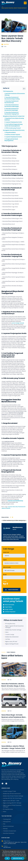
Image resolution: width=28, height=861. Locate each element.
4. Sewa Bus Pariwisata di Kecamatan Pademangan (12, 105)
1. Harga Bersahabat (10, 132)
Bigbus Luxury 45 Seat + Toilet (11, 800)
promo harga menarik (18, 323)
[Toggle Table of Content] (23, 88)
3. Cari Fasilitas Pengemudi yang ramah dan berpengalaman (13, 125)
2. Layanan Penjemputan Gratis (13, 122)
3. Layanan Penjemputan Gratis (13, 137)
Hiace (4, 811)
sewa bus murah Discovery (15, 500)
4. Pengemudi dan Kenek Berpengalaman (11, 139)
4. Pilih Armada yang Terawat (13, 128)
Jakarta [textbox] (7, 555)
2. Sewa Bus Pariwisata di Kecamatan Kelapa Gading (12, 98)
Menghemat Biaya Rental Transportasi (13, 116)
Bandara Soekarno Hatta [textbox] (11, 563)
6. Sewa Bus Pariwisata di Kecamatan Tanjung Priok (12, 113)
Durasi (4, 574)
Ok (7, 858)
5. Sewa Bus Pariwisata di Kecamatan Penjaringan (11, 109)
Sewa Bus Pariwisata (8, 833)
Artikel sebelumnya (8, 520)
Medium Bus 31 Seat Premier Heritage (13, 796)
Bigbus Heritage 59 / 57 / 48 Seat (12, 803)
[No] (26, 855)
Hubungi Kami (7, 821)
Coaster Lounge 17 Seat (9, 791)
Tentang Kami (7, 819)
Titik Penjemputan (8, 91)
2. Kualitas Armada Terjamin (12, 134)
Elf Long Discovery (8, 809)
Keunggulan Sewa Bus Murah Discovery (13, 130)
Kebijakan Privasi (17, 858)
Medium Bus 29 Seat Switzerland (12, 793)
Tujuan (5, 560)
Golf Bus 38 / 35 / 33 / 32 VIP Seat (12, 798)
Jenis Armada (7, 567)
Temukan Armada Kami (9, 831)
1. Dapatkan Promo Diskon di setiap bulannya (14, 119)
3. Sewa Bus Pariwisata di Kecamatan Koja (11, 101)
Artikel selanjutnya (20, 520)
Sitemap (5, 828)
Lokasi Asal (6, 552)
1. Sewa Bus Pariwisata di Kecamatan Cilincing (15, 94)
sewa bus (6, 44)
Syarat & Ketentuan (8, 826)
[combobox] (14, 555)
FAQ (4, 824)
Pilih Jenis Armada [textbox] (9, 570)
